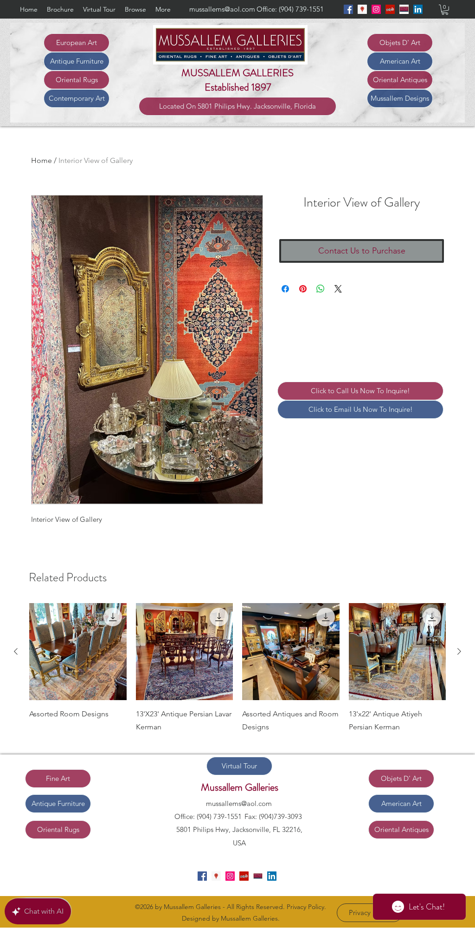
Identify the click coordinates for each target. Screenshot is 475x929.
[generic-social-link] (404, 9)
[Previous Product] (15, 651)
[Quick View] (78, 652)
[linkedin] (418, 9)
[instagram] (376, 9)
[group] (237, 675)
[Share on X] (338, 288)
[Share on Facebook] (285, 288)
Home (41, 160)
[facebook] (348, 9)
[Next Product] (459, 651)
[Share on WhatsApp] (320, 288)
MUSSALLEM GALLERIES (237, 72)
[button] (445, 10)
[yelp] (390, 9)
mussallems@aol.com (222, 9)
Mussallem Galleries (239, 787)
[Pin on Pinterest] (302, 288)
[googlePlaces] (362, 9)
